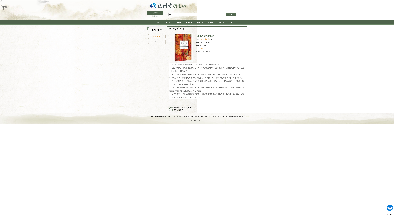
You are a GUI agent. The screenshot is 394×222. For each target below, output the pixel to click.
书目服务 (178, 22)
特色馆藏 (200, 22)
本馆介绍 (156, 22)
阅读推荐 (175, 29)
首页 (147, 22)
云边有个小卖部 (178, 110)
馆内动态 (167, 22)
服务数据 (211, 22)
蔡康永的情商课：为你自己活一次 (183, 107)
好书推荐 (157, 37)
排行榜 (157, 42)
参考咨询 (222, 22)
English (232, 22)
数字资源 (189, 22)
